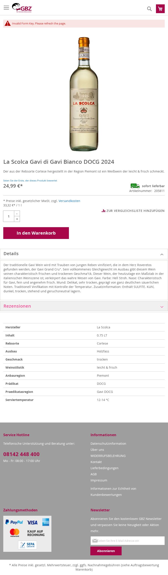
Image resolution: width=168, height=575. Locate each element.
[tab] (84, 254)
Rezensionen (17, 306)
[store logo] (22, 7)
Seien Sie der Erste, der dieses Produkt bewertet (30, 180)
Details (11, 253)
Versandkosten (69, 201)
